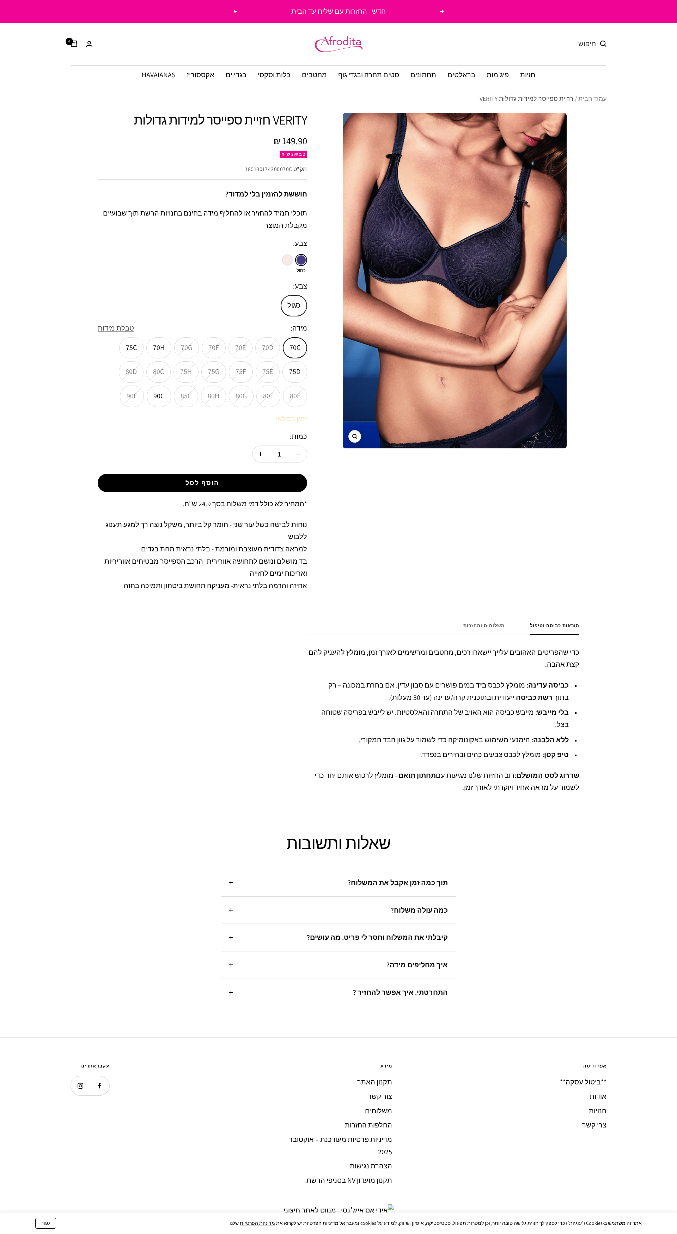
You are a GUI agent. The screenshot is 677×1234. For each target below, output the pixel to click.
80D (131, 371)
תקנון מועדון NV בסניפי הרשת (349, 1180)
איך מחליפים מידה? (417, 964)
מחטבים (314, 74)
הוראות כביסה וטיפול (554, 626)
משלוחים (378, 1110)
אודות (598, 1096)
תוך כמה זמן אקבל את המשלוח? (398, 882)
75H (186, 371)
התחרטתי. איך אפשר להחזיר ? (400, 992)
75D (294, 371)
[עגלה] (74, 44)
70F (213, 347)
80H (213, 395)
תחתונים (423, 74)
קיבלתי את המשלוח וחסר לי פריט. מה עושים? (377, 937)
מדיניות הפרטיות (257, 1223)
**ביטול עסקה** (583, 1082)
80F (268, 395)
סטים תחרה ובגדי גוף (368, 74)
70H (159, 347)
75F (241, 371)
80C (158, 371)
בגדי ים (236, 74)
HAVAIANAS (159, 74)
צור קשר (380, 1096)
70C (294, 347)
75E (267, 371)
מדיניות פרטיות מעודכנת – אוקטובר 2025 (340, 1145)
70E (240, 347)
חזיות (527, 74)
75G (213, 371)
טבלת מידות (116, 328)
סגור (45, 1223)
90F (132, 395)
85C (186, 395)
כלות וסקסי (274, 74)
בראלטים (461, 74)
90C (158, 395)
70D (267, 347)
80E (295, 395)
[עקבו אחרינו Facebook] (99, 1085)
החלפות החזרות (368, 1125)
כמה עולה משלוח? (419, 910)
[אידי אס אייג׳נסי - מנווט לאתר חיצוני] (338, 1210)
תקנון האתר (374, 1082)
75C (131, 347)
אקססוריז (200, 74)
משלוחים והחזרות (484, 626)
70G (186, 347)
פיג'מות (498, 74)
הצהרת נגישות (371, 1166)
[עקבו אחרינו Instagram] (80, 1085)
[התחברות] (89, 44)
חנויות (597, 1110)
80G (241, 395)
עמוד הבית (592, 99)
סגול (293, 305)
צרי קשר (594, 1125)
